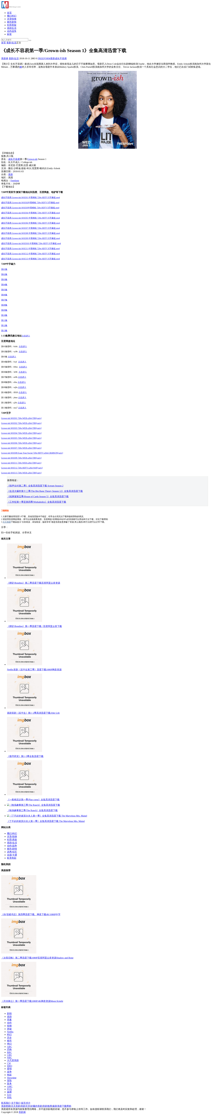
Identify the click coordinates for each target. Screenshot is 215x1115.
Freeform (15, 180)
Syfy (9, 1095)
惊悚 (9, 1026)
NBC (9, 1057)
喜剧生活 (11, 28)
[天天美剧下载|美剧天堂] (11, 7)
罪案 (9, 1019)
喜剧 (52, 58)
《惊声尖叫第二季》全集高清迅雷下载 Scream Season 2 (35, 485)
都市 (9, 1040)
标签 (9, 34)
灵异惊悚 (11, 19)
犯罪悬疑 (11, 25)
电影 (9, 1075)
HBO (9, 1066)
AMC (9, 1086)
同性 (9, 1097)
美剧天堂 (25, 1106)
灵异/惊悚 (12, 836)
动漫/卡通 (12, 855)
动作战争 (11, 31)
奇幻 (9, 1043)
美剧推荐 (47, 1106)
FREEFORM (44, 58)
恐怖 (9, 1049)
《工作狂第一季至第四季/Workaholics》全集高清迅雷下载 (36, 502)
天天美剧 (7, 522)
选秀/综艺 (12, 852)
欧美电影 (11, 858)
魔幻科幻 (11, 16)
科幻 (9, 1034)
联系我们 (6, 1103)
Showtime (11, 1077)
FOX (9, 1089)
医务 (9, 1083)
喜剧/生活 (11, 42)
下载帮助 (5, 510)
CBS (9, 1055)
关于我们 (15, 1103)
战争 (9, 1071)
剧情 (9, 1013)
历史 (9, 1037)
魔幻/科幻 (12, 833)
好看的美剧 (36, 1106)
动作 (9, 1022)
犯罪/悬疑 (12, 839)
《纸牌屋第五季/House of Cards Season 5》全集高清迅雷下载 (38, 496)
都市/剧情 (12, 849)
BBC (9, 1052)
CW (9, 1063)
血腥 (9, 1092)
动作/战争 (12, 845)
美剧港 (4, 58)
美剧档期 (6, 1106)
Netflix (10, 1032)
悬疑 (9, 1029)
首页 (9, 13)
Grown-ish (32, 159)
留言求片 (25, 1103)
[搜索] (30, 40)
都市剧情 (11, 22)
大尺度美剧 (13, 1060)
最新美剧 (57, 1106)
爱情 (9, 1068)
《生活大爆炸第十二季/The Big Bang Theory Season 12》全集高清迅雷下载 (45, 491)
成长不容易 (61, 58)
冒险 (9, 1080)
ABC (9, 1046)
